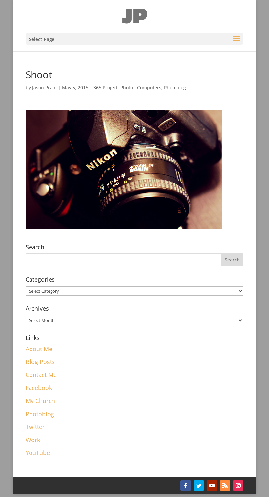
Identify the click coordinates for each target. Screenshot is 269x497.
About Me (39, 349)
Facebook (39, 388)
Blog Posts (40, 362)
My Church (40, 401)
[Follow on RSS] (225, 485)
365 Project (105, 87)
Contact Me (41, 375)
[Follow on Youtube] (212, 485)
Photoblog (175, 87)
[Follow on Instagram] (238, 485)
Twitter (35, 427)
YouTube (38, 453)
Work (33, 440)
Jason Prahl (44, 87)
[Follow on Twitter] (199, 485)
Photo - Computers (140, 87)
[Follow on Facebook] (185, 485)
